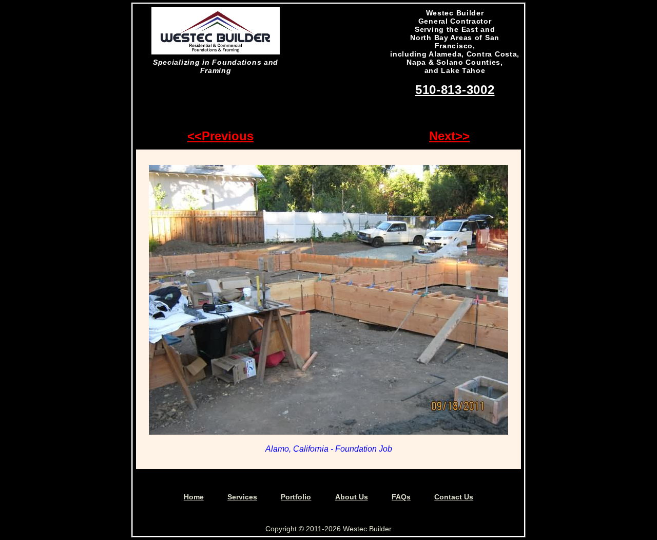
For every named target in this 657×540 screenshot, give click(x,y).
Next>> (449, 136)
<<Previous (220, 136)
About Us (351, 497)
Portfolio (296, 497)
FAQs (401, 497)
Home (194, 497)
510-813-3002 (455, 90)
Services (242, 497)
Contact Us (453, 497)
